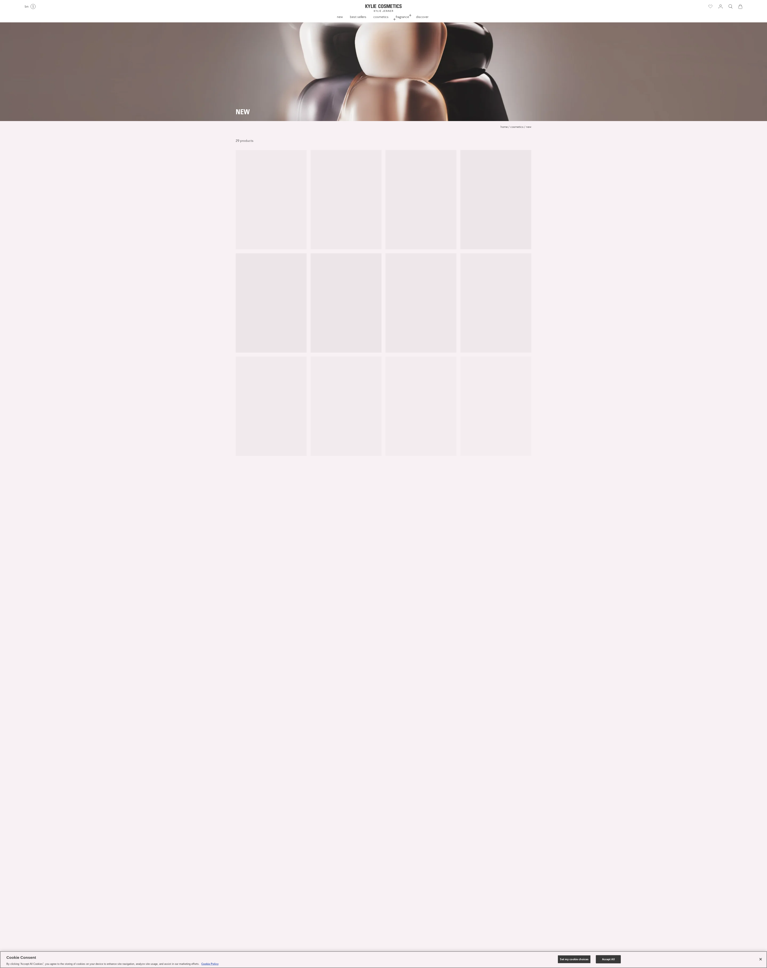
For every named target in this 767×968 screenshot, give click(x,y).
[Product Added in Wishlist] (710, 6)
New (340, 17)
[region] (383, 959)
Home (504, 127)
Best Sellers (358, 17)
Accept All (608, 959)
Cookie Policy (210, 963)
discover (422, 17)
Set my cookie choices (574, 959)
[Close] (760, 959)
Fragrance (402, 17)
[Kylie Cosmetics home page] (383, 8)
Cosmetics (380, 17)
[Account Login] (720, 6)
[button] (730, 6)
